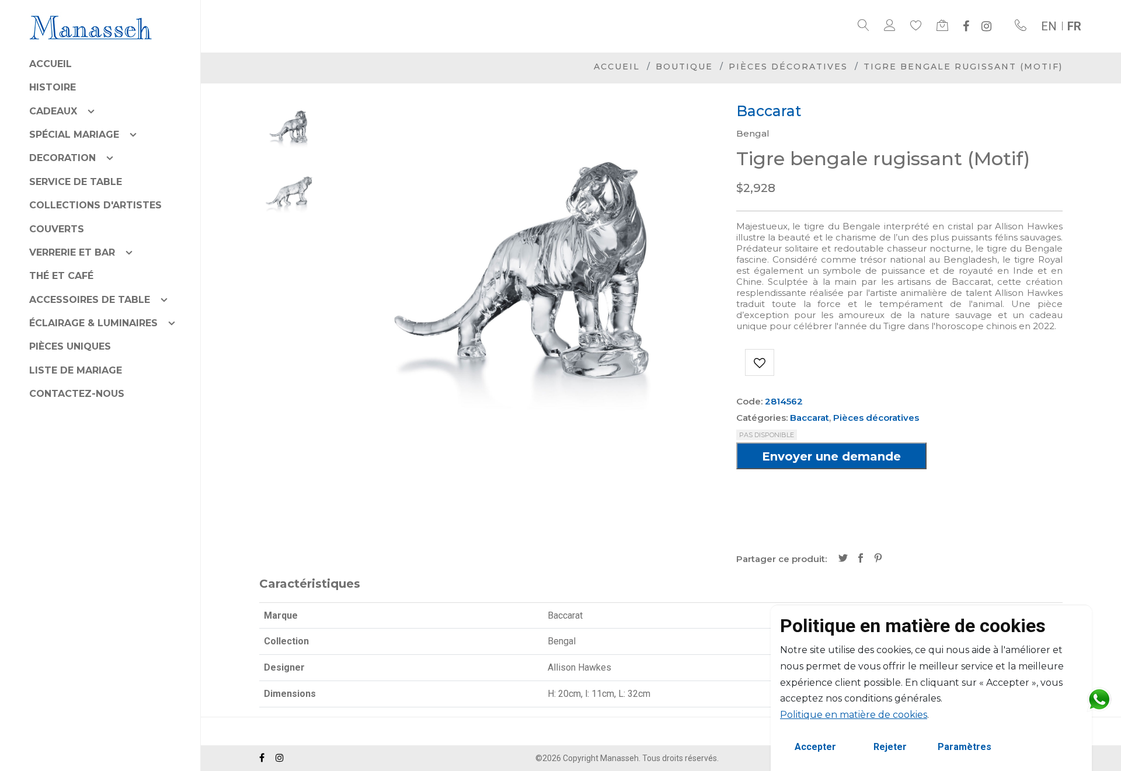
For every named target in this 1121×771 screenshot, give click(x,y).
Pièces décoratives (788, 66)
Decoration (62, 157)
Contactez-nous (76, 393)
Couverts (56, 229)
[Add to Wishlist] (759, 362)
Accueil (50, 63)
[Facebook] (966, 26)
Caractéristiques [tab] (309, 584)
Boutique (684, 66)
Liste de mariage (75, 370)
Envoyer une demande (831, 456)
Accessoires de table (89, 299)
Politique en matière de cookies (853, 714)
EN (1049, 26)
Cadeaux (53, 111)
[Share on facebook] (860, 559)
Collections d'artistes (95, 205)
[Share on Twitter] (843, 559)
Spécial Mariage (74, 134)
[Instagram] (986, 26)
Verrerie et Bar (72, 252)
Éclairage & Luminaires (93, 323)
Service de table (75, 181)
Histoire (52, 87)
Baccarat (809, 417)
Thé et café (61, 275)
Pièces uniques (70, 346)
